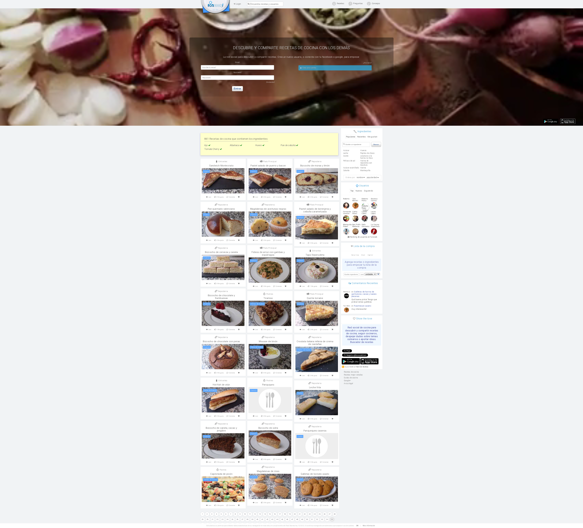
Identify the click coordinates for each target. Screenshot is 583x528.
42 (267, 519)
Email (363, 255)
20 (295, 514)
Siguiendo (368, 191)
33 (222, 519)
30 (208, 519)
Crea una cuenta (309, 68)
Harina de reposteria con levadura (366, 163)
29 (203, 519)
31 (213, 519)
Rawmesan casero (362, 306)
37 (243, 519)
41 (262, 519)
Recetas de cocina (215, 7)
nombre (360, 177)
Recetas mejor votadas (353, 375)
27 (330, 514)
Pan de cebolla (288, 145)
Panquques (268, 384)
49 (302, 519)
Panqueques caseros (315, 430)
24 (315, 514)
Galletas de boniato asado (315, 474)
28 (335, 514)
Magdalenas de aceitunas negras (268, 209)
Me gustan (372, 137)
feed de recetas (362, 367)
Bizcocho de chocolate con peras (221, 341)
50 (307, 519)
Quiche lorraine (315, 298)
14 (265, 514)
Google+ (347, 381)
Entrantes (222, 161)
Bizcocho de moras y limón (315, 165)
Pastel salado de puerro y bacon (268, 165)
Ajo (206, 145)
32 (217, 519)
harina (363, 168)
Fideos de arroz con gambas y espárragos (268, 253)
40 (257, 519)
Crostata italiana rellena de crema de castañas (315, 343)
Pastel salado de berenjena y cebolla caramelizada (315, 210)
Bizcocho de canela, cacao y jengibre (221, 429)
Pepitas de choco (367, 153)
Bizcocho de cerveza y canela (221, 252)
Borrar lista (355, 255)
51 (312, 519)
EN (217, 10)
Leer (209, 197)
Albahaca (235, 145)
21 (300, 514)
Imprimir (370, 255)
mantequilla (365, 170)
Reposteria (316, 161)
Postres (269, 294)
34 (227, 519)
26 (325, 514)
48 (297, 519)
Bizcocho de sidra (268, 428)
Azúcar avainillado (351, 168)
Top (352, 191)
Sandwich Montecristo (221, 165)
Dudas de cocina (351, 378)
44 (277, 519)
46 (287, 519)
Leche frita (315, 387)
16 (275, 514)
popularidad (372, 177)
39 (252, 519)
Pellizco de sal (349, 161)
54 (327, 519)
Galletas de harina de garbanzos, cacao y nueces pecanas (364, 294)
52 (317, 519)
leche (345, 153)
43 (272, 519)
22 (305, 514)
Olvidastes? (270, 82)
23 (310, 514)
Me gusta (219, 197)
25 (320, 514)
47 (292, 519)
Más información (369, 525)
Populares (350, 137)
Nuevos (359, 191)
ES (214, 10)
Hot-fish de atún (221, 384)
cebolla (346, 170)
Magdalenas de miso (268, 471)
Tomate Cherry (212, 149)
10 (245, 514)
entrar (237, 88)
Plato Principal (269, 161)
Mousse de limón (268, 341)
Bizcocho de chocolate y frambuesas (221, 297)
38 (247, 519)
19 (290, 514)
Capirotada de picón (221, 474)
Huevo (258, 145)
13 (260, 514)
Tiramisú (268, 298)
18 (285, 514)
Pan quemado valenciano (221, 209)
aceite (345, 156)
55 (332, 519)
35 (233, 519)
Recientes (361, 137)
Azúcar (346, 150)
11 (250, 514)
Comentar (232, 197)
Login (238, 4)
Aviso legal (348, 383)
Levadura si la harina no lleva (366, 157)
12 (255, 514)
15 (270, 514)
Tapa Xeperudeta (315, 255)
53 (322, 519)
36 (238, 519)
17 (280, 514)
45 (282, 519)
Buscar (376, 144)
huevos (363, 150)
